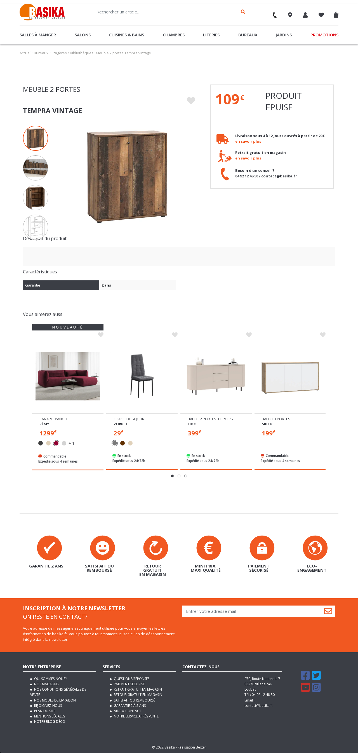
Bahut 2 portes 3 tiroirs (210, 418)
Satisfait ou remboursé (134, 700)
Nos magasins (45, 684)
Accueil (25, 52)
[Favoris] (321, 15)
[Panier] (337, 13)
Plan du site (44, 711)
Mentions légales (49, 716)
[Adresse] (290, 15)
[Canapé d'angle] (68, 376)
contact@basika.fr (258, 705)
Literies (211, 34)
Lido (192, 423)
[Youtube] (305, 690)
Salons (83, 34)
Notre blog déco (49, 721)
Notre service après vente (136, 716)
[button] (172, 476)
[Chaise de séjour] (142, 376)
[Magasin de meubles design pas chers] (42, 19)
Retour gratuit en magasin (137, 694)
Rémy (44, 423)
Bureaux (247, 34)
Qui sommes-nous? (50, 678)
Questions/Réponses (131, 678)
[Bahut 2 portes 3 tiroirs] (216, 376)
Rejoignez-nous (47, 705)
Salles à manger (38, 34)
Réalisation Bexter (192, 747)
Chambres (174, 34)
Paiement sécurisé (129, 684)
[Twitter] (316, 677)
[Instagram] (316, 690)
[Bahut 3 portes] (290, 376)
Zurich (120, 423)
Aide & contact (127, 711)
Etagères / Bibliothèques (72, 52)
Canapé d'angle (53, 418)
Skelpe (268, 423)
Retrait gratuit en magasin (137, 689)
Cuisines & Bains (126, 34)
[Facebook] (305, 677)
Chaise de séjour (129, 418)
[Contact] (272, 13)
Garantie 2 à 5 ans (129, 705)
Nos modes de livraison (54, 700)
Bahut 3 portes (276, 418)
